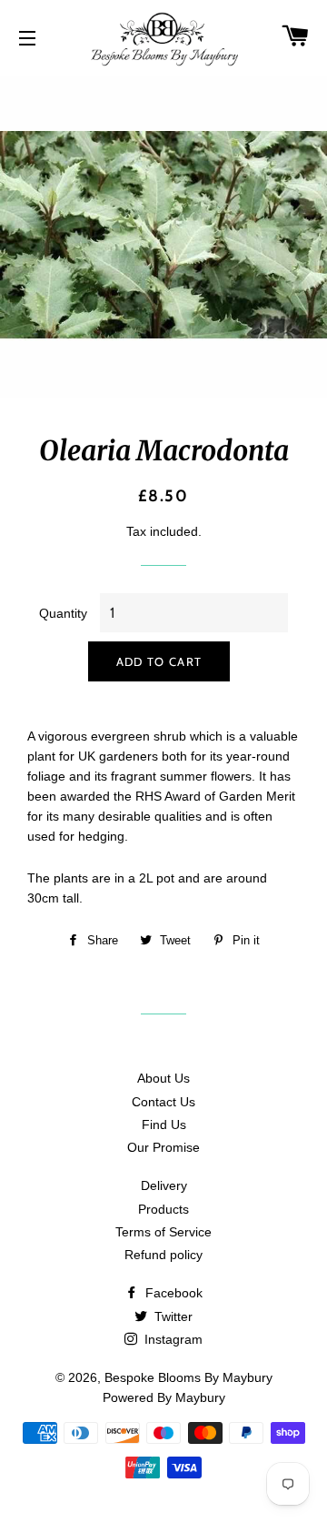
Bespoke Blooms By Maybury (188, 1377)
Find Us (164, 1124)
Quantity (63, 613)
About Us (163, 1078)
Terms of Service (163, 1232)
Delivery (164, 1185)
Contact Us (163, 1101)
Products (163, 1209)
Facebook (172, 1293)
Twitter (172, 1316)
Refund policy (163, 1254)
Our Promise (163, 1147)
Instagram (172, 1339)
